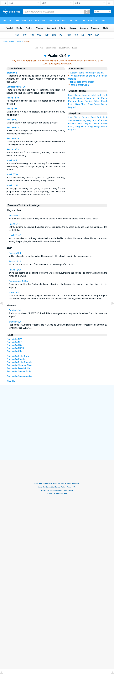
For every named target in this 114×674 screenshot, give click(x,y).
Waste (104, 104)
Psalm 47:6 (12, 108)
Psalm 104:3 (15, 269)
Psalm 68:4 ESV (14, 345)
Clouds (77, 95)
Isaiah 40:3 (12, 160)
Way (70, 107)
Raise (80, 101)
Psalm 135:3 (13, 149)
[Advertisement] (57, 405)
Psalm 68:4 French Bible (18, 368)
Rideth (104, 101)
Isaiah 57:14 (12, 174)
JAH (94, 98)
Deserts (86, 95)
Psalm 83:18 (13, 138)
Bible (5, 41)
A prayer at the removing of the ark (87, 72)
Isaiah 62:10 (12, 185)
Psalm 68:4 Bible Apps (18, 356)
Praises (72, 101)
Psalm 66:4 (14, 215)
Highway (87, 98)
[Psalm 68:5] (110, 309)
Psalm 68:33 (13, 127)
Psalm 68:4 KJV (14, 351)
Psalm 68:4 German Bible (19, 371)
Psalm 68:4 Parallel (16, 359)
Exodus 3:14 (15, 310)
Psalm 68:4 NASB (15, 348)
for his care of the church (82, 82)
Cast (70, 95)
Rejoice (88, 101)
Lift (98, 98)
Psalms (11, 41)
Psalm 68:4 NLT (14, 342)
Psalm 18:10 (13, 97)
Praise (104, 98)
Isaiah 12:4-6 (15, 235)
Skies (83, 104)
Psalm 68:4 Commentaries (19, 376)
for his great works (80, 85)
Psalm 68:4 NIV (14, 339)
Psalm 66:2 (12, 119)
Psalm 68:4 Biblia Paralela (19, 362)
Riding (71, 104)
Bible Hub (11, 381)
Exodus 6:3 (12, 72)
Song (90, 104)
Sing (77, 104)
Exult (99, 95)
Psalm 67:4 (14, 224)
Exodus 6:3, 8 (15, 321)
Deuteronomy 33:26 (16, 86)
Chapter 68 (19, 41)
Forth (104, 95)
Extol (93, 95)
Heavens (77, 98)
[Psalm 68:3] (3, 309)
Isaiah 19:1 (14, 292)
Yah (74, 107)
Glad (70, 98)
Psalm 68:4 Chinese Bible (19, 365)
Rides (96, 101)
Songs (97, 104)
